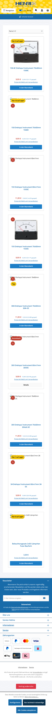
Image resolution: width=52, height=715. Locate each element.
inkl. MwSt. (25, 10)
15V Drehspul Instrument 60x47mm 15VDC (26, 188)
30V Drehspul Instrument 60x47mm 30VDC (26, 366)
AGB (13, 610)
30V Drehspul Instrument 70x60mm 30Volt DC (26, 426)
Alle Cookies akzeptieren (27, 710)
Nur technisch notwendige (34, 702)
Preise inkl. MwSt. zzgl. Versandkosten (26, 82)
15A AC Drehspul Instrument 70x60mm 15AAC (26, 69)
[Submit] (44, 598)
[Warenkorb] (48, 10)
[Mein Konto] (42, 10)
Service (5, 630)
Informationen (8, 625)
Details (26, 384)
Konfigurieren (15, 702)
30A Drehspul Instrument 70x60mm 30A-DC (26, 307)
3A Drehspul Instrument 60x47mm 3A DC (26, 485)
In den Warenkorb (26, 87)
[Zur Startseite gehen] (26, 4)
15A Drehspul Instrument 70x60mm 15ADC (26, 128)
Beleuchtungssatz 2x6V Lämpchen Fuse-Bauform (26, 545)
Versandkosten (37, 672)
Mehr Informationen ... (32, 697)
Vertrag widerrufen (26, 686)
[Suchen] (36, 10)
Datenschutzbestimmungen (20, 607)
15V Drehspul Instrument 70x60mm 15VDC (26, 247)
